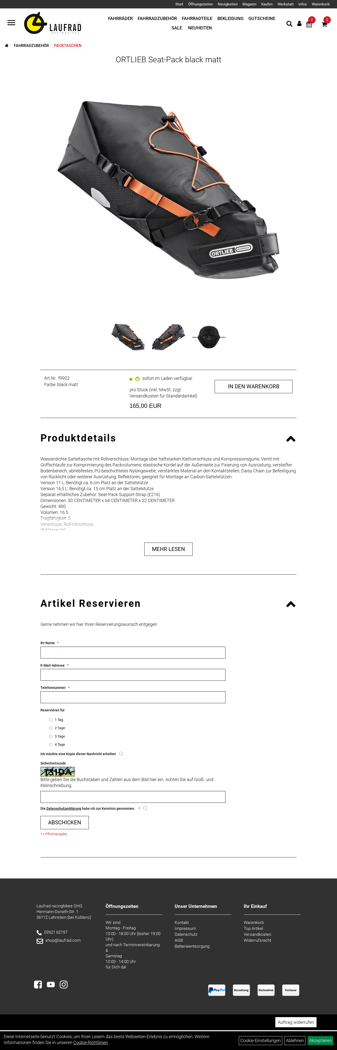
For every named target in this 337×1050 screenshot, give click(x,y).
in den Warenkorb (254, 386)
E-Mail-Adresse (52, 665)
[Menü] (11, 23)
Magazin (249, 4)
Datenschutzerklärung (63, 808)
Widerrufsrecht (257, 940)
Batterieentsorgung (192, 946)
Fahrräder (120, 18)
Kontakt (182, 922)
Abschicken (64, 822)
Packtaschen (67, 45)
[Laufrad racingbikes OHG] (60, 23)
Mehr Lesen (168, 549)
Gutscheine (261, 18)
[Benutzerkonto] (299, 23)
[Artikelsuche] (289, 24)
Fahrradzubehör (157, 18)
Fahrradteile (197, 18)
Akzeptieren (320, 1040)
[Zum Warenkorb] (324, 25)
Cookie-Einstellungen (260, 1040)
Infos (303, 4)
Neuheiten (200, 27)
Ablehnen (295, 1040)
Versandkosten (257, 934)
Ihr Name (47, 643)
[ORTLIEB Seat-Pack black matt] (168, 190)
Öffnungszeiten (200, 4)
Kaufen (267, 4)
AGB (179, 940)
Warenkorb (321, 4)
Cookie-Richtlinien (90, 1042)
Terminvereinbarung (141, 944)
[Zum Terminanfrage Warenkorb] (309, 25)
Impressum (185, 928)
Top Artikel (253, 928)
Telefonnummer (53, 688)
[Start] (7, 45)
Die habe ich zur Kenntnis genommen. (88, 808)
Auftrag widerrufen (296, 1022)
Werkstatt (286, 4)
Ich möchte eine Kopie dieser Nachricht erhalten (78, 754)
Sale (176, 27)
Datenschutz (186, 934)
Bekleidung (230, 18)
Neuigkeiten (228, 4)
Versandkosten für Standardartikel (163, 395)
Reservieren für (52, 710)
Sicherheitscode (53, 763)
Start (179, 4)
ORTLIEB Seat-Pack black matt (168, 59)
